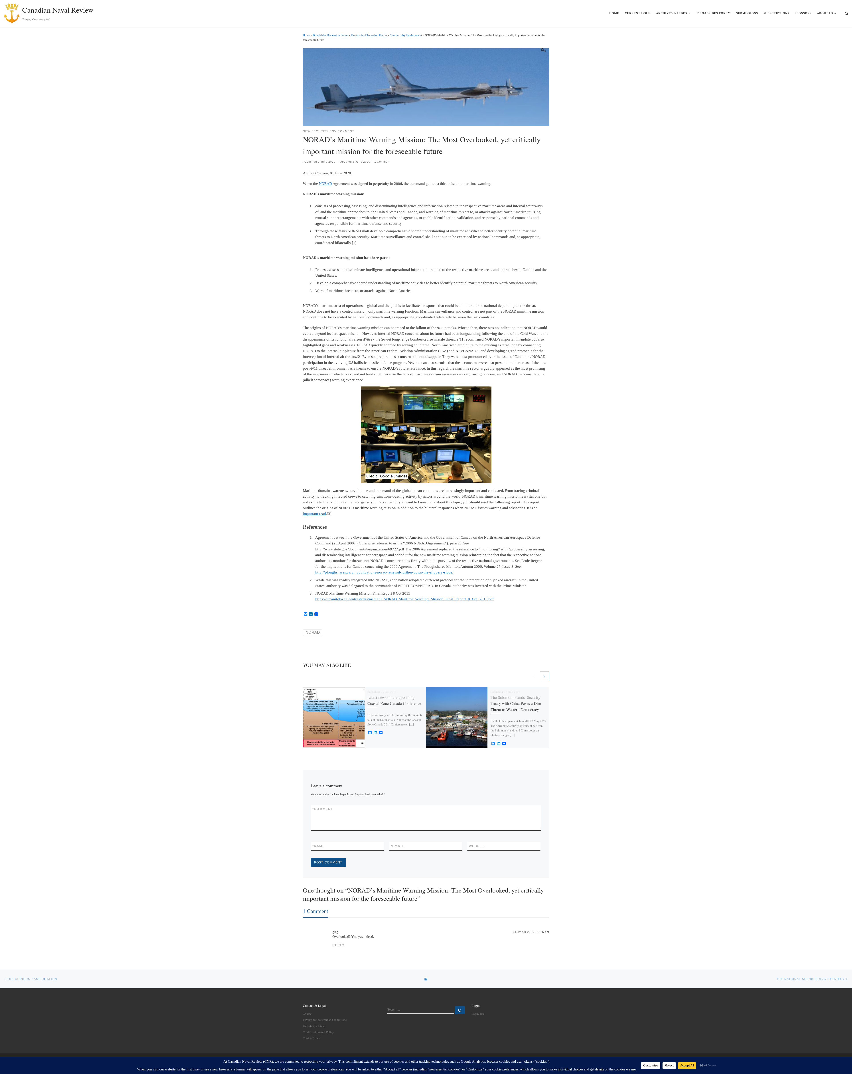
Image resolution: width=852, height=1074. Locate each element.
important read (314, 514)
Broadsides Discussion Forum (330, 35)
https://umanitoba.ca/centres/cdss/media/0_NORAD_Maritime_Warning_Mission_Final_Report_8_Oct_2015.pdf (404, 599)
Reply (338, 945)
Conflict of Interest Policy (318, 1032)
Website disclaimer (314, 1026)
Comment (322, 809)
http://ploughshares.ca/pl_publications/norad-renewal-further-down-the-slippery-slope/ (384, 572)
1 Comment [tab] (315, 911)
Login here (478, 1013)
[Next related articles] (544, 676)
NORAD (325, 183)
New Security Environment (406, 35)
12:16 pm (542, 931)
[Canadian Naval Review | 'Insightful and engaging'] (12, 12)
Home (306, 35)
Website (477, 846)
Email (397, 846)
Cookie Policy (311, 1038)
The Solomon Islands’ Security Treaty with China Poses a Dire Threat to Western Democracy (516, 703)
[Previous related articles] (534, 676)
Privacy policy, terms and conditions (325, 1019)
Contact (307, 1013)
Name (318, 846)
